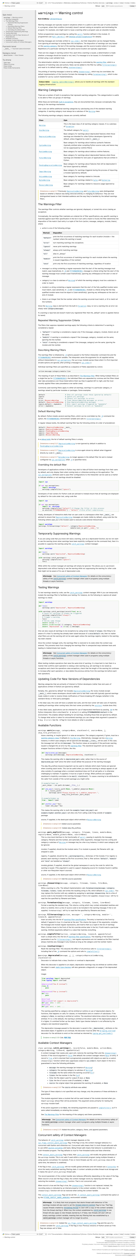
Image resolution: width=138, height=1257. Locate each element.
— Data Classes (13, 55)
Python (7, 3)
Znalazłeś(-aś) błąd (129, 1253)
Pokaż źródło (8, 66)
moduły (127, 3)
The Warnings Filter (12, 21)
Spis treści (7, 15)
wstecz (116, 3)
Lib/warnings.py (56, 19)
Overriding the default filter (16, 29)
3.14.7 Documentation (55, 3)
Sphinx (130, 1255)
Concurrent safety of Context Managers (19, 42)
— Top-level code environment (17, 48)
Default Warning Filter (15, 28)
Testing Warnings (11, 33)
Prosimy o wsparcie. (129, 1249)
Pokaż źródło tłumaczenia (12, 68)
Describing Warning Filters (16, 26)
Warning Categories (12, 19)
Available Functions (12, 38)
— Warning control (13, 17)
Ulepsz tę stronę (9, 64)
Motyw (98, 6)
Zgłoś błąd (7, 62)
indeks (133, 3)
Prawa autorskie (110, 1240)
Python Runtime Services (96, 3)
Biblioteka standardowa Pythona (75, 3)
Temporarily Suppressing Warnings (17, 31)
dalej (121, 3)
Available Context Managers (15, 40)
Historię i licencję (113, 1246)
